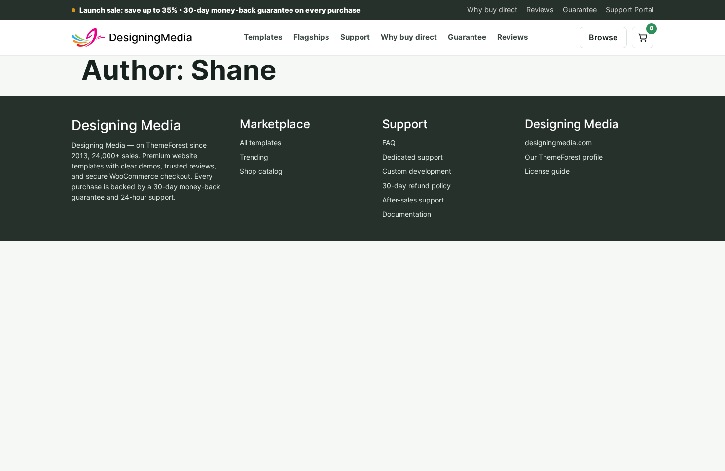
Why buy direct (492, 9)
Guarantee (580, 9)
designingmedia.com (558, 142)
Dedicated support (412, 157)
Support (355, 37)
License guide (547, 171)
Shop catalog (261, 171)
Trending (254, 157)
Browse (603, 37)
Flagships (311, 37)
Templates (263, 37)
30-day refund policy (416, 185)
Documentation (406, 214)
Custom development (416, 171)
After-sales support (413, 200)
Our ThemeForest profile (564, 157)
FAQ (389, 142)
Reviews (540, 9)
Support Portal (629, 9)
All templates (260, 142)
